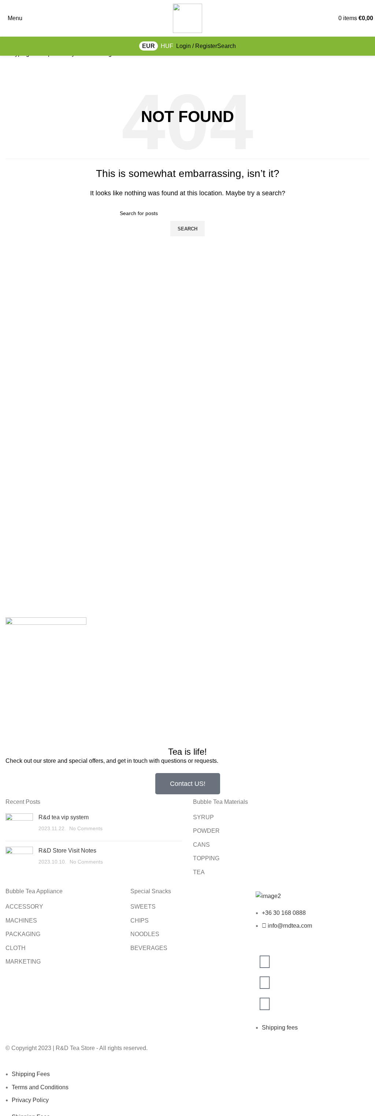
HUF (167, 46)
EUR (148, 46)
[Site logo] (187, 18)
